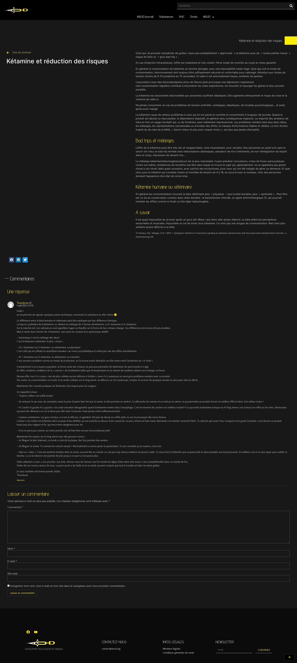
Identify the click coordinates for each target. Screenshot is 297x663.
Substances (166, 16)
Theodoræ (22, 303)
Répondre (20, 480)
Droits (193, 16)
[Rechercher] (291, 5)
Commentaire (15, 507)
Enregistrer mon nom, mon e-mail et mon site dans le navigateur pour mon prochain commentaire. (67, 586)
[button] (11, 259)
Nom (11, 548)
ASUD (206, 16)
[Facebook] (28, 632)
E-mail (12, 561)
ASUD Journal (145, 16)
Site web (12, 573)
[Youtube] (35, 632)
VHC (182, 16)
